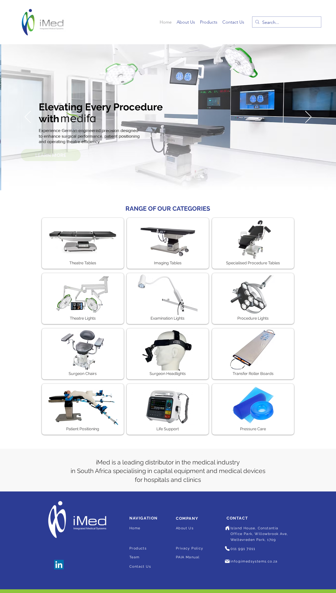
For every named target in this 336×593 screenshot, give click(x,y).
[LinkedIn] (59, 564)
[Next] (308, 117)
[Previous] (28, 117)
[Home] (227, 528)
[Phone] (227, 548)
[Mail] (227, 561)
